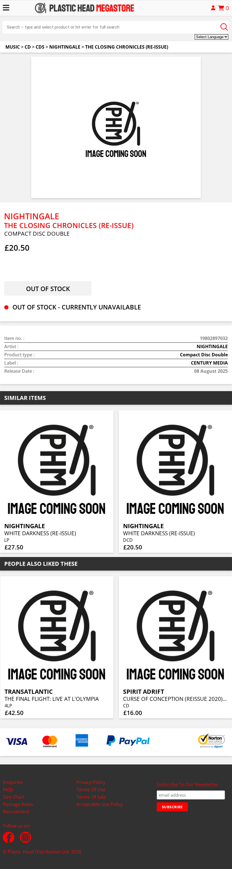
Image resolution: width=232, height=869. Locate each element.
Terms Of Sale (91, 797)
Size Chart (13, 797)
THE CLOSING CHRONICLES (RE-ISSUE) (126, 47)
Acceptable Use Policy (99, 804)
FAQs (8, 789)
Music (12, 47)
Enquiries (13, 782)
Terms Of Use (90, 789)
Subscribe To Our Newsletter (187, 784)
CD (28, 47)
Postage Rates (18, 804)
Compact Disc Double (204, 355)
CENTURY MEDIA (209, 363)
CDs (40, 47)
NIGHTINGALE (64, 47)
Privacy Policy (90, 782)
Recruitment (16, 812)
